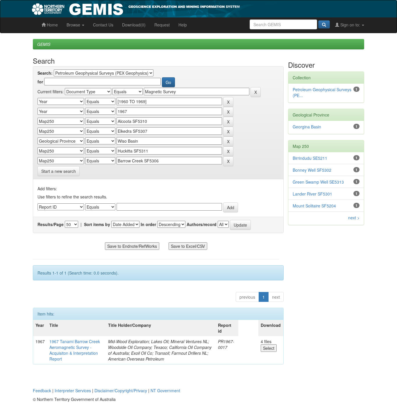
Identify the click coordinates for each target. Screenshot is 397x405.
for (40, 82)
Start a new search (58, 171)
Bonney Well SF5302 (312, 170)
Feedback (42, 390)
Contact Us (103, 25)
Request (162, 25)
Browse (74, 25)
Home (52, 25)
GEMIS (43, 44)
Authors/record (202, 224)
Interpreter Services (73, 390)
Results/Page (50, 224)
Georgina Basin (307, 127)
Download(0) (134, 25)
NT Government (165, 390)
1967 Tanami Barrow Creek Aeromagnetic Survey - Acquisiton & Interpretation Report (74, 350)
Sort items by (97, 224)
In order (148, 224)
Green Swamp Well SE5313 (318, 182)
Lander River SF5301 (312, 194)
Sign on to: (350, 25)
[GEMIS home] (179, 8)
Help (182, 25)
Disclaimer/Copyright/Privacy (120, 390)
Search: (45, 73)
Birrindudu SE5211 (310, 158)
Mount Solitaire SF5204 (314, 206)
